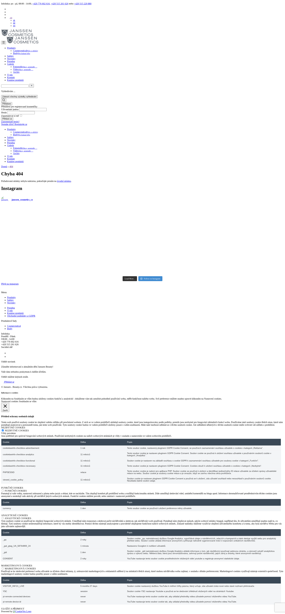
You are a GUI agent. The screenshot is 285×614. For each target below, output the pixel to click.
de (14, 23)
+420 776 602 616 (41, 3)
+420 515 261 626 (59, 3)
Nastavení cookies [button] (9, 401)
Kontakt (11, 77)
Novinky (11, 58)
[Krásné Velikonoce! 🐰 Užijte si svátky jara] (24, 250)
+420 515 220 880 (82, 3)
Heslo (4, 112)
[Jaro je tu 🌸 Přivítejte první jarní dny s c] (261, 258)
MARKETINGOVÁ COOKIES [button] (16, 565)
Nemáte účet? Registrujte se (14, 124)
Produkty (11, 48)
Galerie (10, 64)
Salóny (10, 56)
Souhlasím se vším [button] (27, 401)
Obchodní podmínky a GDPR (21, 316)
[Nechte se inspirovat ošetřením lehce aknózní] (166, 212)
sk (14, 20)
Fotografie (25, 66)
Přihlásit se (9, 382)
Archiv (16, 72)
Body (21, 53)
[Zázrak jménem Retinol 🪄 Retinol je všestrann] (24, 226)
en (14, 25)
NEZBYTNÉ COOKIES (17, 430)
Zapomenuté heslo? (10, 121)
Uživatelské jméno (10, 109)
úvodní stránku (64, 181)
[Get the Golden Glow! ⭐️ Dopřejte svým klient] (166, 258)
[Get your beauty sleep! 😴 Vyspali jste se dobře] (261, 223)
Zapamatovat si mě (10, 116)
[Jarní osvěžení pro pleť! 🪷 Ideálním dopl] (119, 260)
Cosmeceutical (25, 50)
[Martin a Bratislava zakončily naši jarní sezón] (71, 257)
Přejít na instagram (10, 284)
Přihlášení (6, 104)
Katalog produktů (15, 80)
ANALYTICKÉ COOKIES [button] (14, 515)
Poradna (11, 61)
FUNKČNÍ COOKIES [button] (12, 488)
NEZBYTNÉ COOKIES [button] (13, 427)
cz (11, 17)
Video (23, 69)
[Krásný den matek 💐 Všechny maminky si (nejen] (71, 214)
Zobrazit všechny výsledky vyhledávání (19, 96)
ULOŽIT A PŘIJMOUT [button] (12, 608)
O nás (10, 74)
